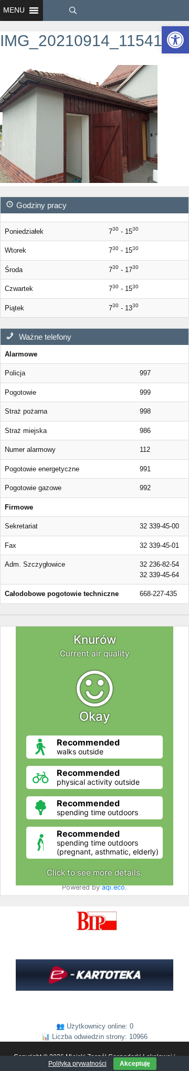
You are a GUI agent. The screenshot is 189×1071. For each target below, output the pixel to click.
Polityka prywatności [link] (77, 1063)
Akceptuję (135, 1063)
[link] (175, 39)
